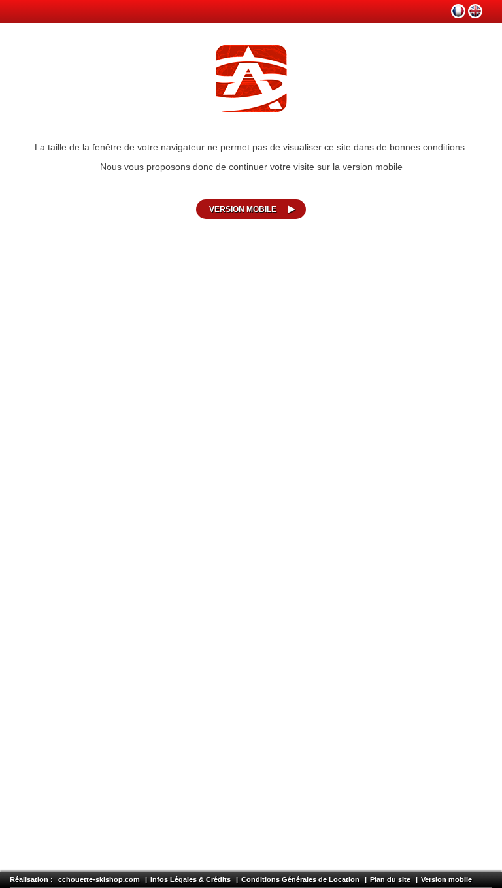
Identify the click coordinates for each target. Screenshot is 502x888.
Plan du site (390, 879)
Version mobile (242, 209)
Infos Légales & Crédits (190, 879)
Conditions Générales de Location (300, 879)
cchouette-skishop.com (99, 879)
